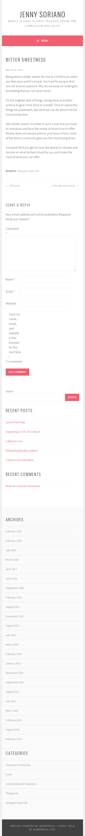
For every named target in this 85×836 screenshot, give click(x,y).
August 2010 (12, 729)
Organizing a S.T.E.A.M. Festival (23, 431)
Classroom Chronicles (18, 765)
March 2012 (12, 644)
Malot (9, 486)
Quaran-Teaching (15, 422)
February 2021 (14, 531)
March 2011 (12, 710)
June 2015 (11, 578)
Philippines (12, 793)
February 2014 (14, 597)
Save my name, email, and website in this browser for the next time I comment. (15, 337)
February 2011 (14, 720)
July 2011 (11, 701)
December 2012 (15, 616)
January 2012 (13, 663)
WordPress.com (44, 829)
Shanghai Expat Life (28, 171)
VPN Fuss (14, 185)
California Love (14, 441)
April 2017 (11, 569)
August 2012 (12, 625)
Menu (44, 40)
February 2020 (14, 541)
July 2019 (11, 550)
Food (9, 774)
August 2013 (12, 607)
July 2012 (11, 635)
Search (9, 391)
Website (11, 303)
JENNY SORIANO (42, 14)
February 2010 (14, 739)
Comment (12, 231)
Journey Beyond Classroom (21, 784)
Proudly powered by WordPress (32, 825)
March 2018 (12, 559)
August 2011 (12, 691)
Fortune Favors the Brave (20, 460)
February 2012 (14, 654)
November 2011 (15, 673)
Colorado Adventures (64, 185)
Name (10, 279)
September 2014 (15, 588)
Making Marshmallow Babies (22, 450)
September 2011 (15, 682)
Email (10, 291)
